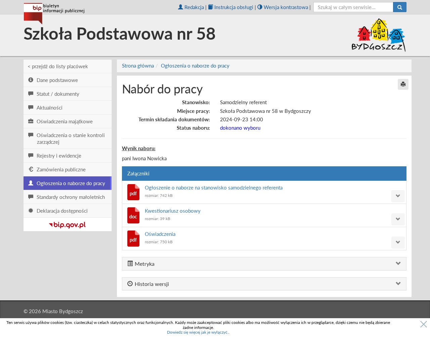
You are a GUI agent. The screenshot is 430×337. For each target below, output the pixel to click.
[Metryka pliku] (398, 196)
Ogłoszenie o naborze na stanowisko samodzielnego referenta (214, 187)
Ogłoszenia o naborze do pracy (195, 65)
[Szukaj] (399, 7)
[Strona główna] (54, 14)
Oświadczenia (160, 234)
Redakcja (194, 7)
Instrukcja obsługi (233, 7)
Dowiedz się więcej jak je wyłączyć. (197, 332)
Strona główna (138, 65)
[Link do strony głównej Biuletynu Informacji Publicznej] (67, 224)
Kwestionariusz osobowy (173, 211)
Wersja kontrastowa (286, 7)
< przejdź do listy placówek (58, 66)
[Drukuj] (403, 84)
